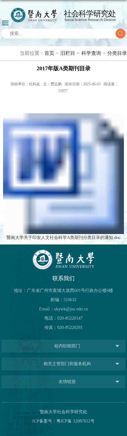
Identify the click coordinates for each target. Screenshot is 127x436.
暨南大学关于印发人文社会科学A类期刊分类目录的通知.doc (63, 237)
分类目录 (117, 53)
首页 (49, 53)
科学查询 (91, 53)
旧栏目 (67, 53)
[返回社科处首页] (63, 15)
